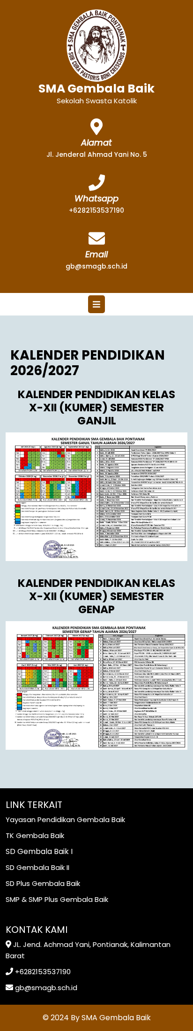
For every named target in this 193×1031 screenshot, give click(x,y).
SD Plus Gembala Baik (43, 883)
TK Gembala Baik (35, 835)
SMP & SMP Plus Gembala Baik (57, 899)
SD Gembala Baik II (37, 867)
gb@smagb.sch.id (96, 266)
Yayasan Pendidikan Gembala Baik (65, 819)
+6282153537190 (96, 210)
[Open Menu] (96, 304)
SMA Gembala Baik (96, 88)
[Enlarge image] (175, 444)
